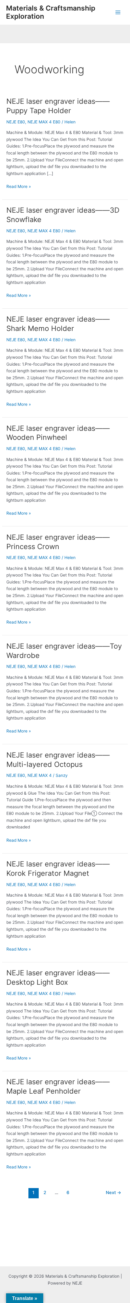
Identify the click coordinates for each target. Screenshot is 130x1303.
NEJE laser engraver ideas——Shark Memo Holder (58, 324)
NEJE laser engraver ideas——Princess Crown (58, 542)
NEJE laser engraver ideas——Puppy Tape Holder (58, 106)
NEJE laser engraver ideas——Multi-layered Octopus (58, 760)
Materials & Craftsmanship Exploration (50, 12)
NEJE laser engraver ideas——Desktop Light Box (58, 977)
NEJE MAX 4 (40, 775)
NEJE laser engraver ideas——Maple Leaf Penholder (58, 1086)
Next (113, 1192)
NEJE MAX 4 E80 (44, 121)
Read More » (18, 186)
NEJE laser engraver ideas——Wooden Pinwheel (58, 433)
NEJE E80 (15, 121)
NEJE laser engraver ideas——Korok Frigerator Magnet (58, 869)
